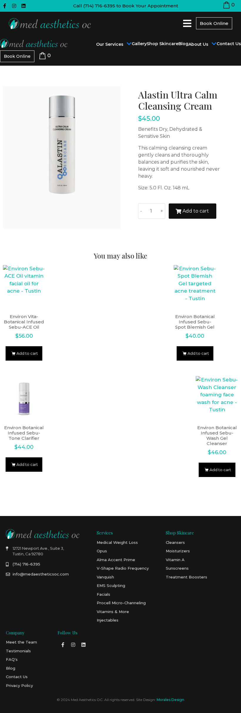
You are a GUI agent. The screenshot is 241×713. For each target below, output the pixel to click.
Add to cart (196, 211)
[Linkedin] (23, 6)
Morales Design (170, 699)
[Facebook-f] (4, 6)
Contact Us (229, 43)
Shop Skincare (162, 43)
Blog (183, 43)
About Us (198, 44)
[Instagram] (14, 6)
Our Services (109, 44)
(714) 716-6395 (99, 6)
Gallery (139, 43)
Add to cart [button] (27, 353)
